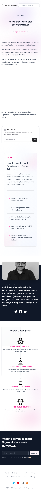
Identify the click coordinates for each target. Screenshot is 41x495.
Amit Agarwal (8, 287)
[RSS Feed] (27, 483)
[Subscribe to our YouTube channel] (18, 483)
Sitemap (32, 477)
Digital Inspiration (19, 488)
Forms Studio (24, 473)
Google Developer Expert (20, 296)
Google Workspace (13, 302)
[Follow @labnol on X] (13, 483)
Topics (25, 477)
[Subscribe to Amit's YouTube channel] (25, 311)
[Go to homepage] (9, 5)
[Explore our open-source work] (23, 483)
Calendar (33, 473)
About (7, 473)
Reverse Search (15, 477)
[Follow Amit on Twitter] (15, 311)
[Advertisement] (20, 88)
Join (34, 140)
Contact (14, 473)
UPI (7, 477)
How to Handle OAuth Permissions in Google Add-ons (18, 166)
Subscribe (34, 453)
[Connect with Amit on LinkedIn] (20, 311)
